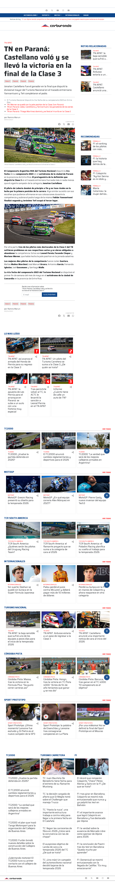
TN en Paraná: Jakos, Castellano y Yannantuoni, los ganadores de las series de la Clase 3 (40, 108)
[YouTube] (58, 10)
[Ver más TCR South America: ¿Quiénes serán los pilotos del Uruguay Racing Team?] (23, 530)
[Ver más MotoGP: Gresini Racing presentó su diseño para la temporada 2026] (23, 484)
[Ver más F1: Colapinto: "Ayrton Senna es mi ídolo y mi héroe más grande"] (86, 175)
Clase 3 (7, 81)
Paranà (23, 81)
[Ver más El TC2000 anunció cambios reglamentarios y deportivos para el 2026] (59, 440)
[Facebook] (46, 10)
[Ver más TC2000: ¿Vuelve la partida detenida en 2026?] (23, 440)
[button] (31, 15)
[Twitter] (52, 10)
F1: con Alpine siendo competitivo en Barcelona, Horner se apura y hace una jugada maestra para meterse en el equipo (63, 19)
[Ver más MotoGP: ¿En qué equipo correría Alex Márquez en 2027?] (59, 484)
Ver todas (106, 429)
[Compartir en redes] (36, 357)
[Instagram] (63, 10)
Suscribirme (49, 294)
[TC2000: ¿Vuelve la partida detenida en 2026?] (23, 767)
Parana (31, 81)
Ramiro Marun (14, 117)
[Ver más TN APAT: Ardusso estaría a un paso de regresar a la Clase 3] (86, 71)
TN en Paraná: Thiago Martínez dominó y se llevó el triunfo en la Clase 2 (39, 111)
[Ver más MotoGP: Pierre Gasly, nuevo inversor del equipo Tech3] (94, 484)
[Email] (68, 10)
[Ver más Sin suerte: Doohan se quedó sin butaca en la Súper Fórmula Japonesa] (23, 573)
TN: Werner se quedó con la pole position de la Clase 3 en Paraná (35, 104)
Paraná (15, 81)
